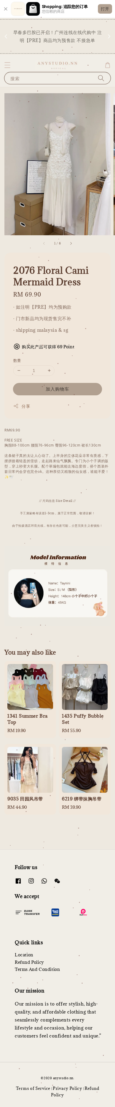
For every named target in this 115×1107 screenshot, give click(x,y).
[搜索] (101, 78)
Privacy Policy (67, 1088)
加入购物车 (57, 389)
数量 (17, 360)
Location (24, 955)
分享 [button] (26, 406)
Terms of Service (33, 1088)
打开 (105, 8)
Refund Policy (29, 962)
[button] (7, 65)
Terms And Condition (37, 969)
